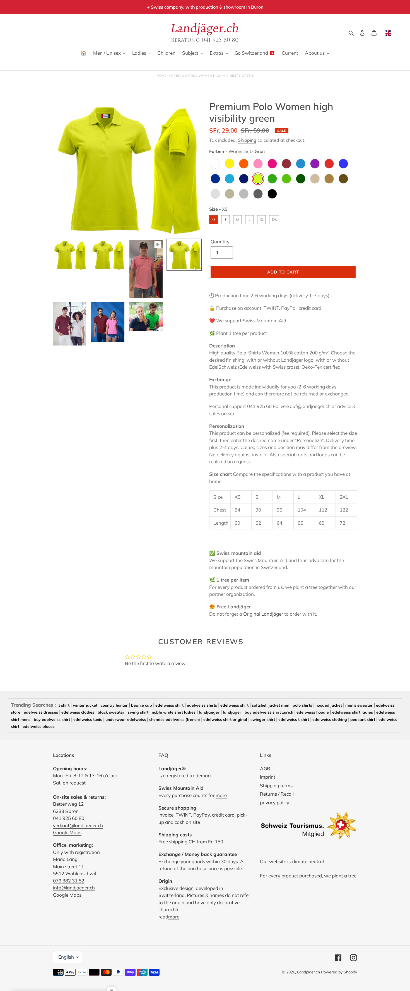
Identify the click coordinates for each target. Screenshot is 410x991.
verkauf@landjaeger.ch (78, 825)
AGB (265, 768)
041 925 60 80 (68, 818)
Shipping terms (276, 785)
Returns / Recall (277, 794)
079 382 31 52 (68, 881)
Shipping (247, 140)
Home (162, 76)
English (66, 957)
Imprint (267, 777)
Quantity (220, 241)
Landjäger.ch (308, 972)
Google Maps (67, 832)
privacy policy (274, 802)
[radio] (215, 163)
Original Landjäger (263, 614)
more (221, 795)
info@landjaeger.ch (74, 888)
